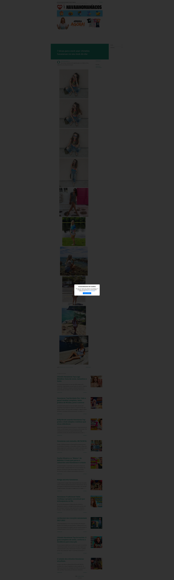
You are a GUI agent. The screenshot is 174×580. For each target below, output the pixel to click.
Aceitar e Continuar (87, 293)
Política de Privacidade (90, 290)
